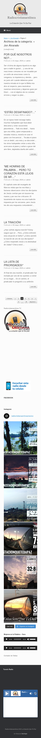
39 (26, 301)
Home (6, 38)
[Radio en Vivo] (35, 693)
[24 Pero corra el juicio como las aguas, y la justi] (20, 505)
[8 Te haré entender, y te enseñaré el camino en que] (20, 572)
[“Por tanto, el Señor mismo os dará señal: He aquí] (20, 538)
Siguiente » (33, 301)
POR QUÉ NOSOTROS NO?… (18, 56)
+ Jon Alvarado (14, 38)
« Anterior (9, 298)
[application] (20, 639)
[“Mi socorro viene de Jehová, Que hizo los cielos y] (20, 438)
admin (28, 61)
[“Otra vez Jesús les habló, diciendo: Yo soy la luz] (20, 606)
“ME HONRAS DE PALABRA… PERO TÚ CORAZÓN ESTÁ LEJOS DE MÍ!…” (18, 171)
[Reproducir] (7, 639)
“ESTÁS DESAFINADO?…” (20, 112)
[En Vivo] (7, 693)
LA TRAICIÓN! (12, 222)
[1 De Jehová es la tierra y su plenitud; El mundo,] (20, 471)
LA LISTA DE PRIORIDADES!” (13, 263)
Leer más (33, 100)
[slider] (33, 639)
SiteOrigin (24, 733)
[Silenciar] (28, 639)
